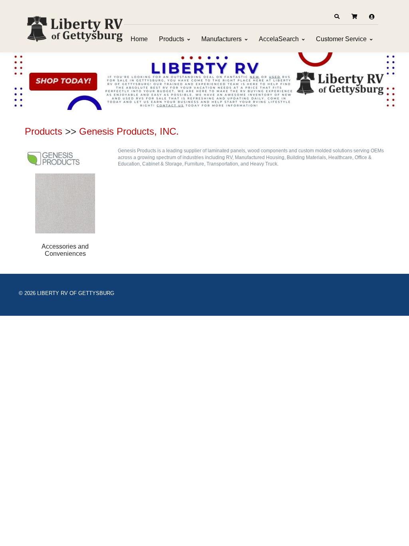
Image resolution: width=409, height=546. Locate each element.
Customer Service (341, 39)
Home (139, 39)
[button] (336, 16)
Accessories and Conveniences (65, 250)
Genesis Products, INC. (129, 131)
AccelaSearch (279, 39)
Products (171, 39)
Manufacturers (221, 39)
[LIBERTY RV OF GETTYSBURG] (75, 28)
